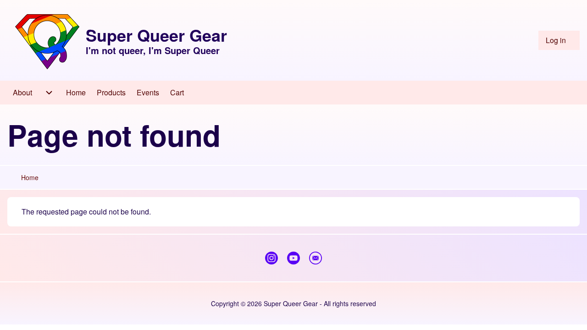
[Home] (47, 40)
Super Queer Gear (156, 35)
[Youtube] (293, 258)
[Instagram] (271, 258)
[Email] (315, 258)
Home (30, 177)
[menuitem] (559, 40)
